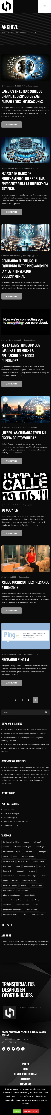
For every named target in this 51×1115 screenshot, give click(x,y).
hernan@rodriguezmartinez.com (15, 1039)
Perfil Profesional (25, 1074)
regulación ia (29, 895)
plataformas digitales (11, 895)
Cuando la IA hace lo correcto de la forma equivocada (25, 733)
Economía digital (10, 817)
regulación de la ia (10, 914)
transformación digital (12, 852)
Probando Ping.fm (15, 659)
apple (5, 881)
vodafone (7, 905)
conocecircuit (8, 876)
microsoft (37, 842)
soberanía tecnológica (22, 847)
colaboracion (8, 890)
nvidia (35, 905)
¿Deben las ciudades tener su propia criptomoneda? (23, 435)
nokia (24, 914)
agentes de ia (29, 866)
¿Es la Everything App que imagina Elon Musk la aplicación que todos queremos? (20, 353)
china (15, 856)
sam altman (30, 852)
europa (6, 847)
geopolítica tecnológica (12, 910)
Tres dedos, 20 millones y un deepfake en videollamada (25, 730)
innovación (7, 871)
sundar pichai (32, 910)
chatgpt (42, 852)
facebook (20, 871)
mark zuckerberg (32, 900)
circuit (23, 885)
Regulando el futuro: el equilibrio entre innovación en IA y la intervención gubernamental (24, 268)
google (42, 866)
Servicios (25, 1084)
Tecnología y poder (31, 86)
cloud (44, 876)
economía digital (29, 881)
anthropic (7, 866)
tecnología (40, 847)
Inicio (25, 1064)
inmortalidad (23, 890)
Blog (26, 1069)
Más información (30, 1111)
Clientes (26, 1079)
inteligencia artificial (11, 842)
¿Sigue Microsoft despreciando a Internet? (25, 584)
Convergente (9, 810)
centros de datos (22, 905)
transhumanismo (37, 914)
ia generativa (23, 861)
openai (26, 842)
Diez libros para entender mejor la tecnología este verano (26, 744)
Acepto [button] (17, 1111)
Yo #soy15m (10, 510)
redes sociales (36, 885)
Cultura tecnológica (11, 814)
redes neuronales (10, 885)
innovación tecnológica (28, 876)
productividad (38, 861)
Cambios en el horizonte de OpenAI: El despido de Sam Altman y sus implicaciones (22, 96)
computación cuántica (12, 900)
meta (18, 866)
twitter (6, 856)
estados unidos (28, 856)
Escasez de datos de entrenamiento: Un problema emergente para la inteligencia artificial (24, 181)
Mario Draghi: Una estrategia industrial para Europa (29, 770)
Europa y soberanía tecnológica (16, 821)
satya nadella (8, 861)
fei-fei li (15, 881)
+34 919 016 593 (9, 1042)
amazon (32, 871)
